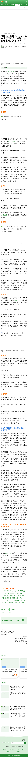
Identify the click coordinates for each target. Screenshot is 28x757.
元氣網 (5, 33)
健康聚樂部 (12, 749)
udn (2, 33)
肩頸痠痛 (8, 553)
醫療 (17, 4)
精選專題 (17, 749)
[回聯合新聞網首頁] (2, 2)
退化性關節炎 (12, 141)
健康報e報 (6, 743)
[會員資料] (24, 1)
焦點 (2, 4)
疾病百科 (23, 749)
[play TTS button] (7, 67)
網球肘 (16, 300)
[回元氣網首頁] (5, 2)
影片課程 (4, 667)
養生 (6, 4)
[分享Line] (10, 7)
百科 (22, 4)
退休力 (8, 751)
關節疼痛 (11, 71)
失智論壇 (12, 4)
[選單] (26, 1)
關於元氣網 (5, 749)
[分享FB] (3, 7)
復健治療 (4, 215)
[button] (26, 4)
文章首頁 (13, 751)
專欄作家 (19, 751)
